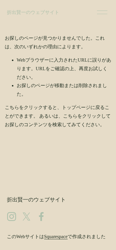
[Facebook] (41, 216)
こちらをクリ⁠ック (24, 107)
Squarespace (56, 236)
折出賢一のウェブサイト (33, 12)
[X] (26, 216)
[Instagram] (11, 216)
